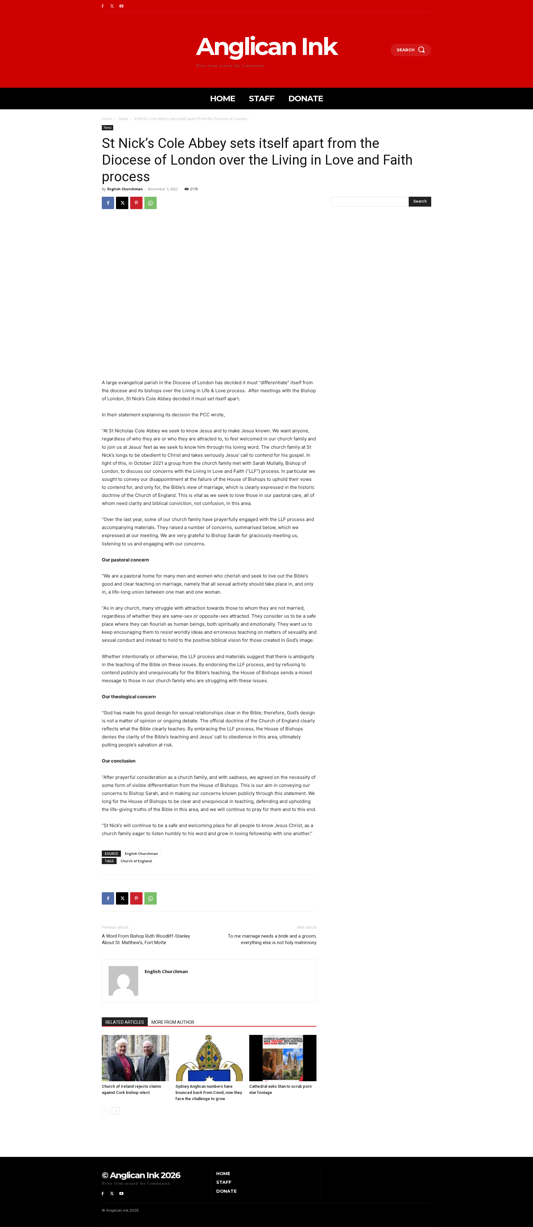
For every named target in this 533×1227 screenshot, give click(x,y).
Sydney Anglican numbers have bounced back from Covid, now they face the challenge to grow (209, 1092)
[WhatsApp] (150, 203)
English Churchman (125, 189)
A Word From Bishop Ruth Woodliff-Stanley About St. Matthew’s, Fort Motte (146, 939)
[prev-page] (105, 1111)
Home (107, 118)
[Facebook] (102, 6)
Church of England (136, 861)
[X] (112, 6)
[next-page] (115, 1111)
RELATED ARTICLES (124, 1022)
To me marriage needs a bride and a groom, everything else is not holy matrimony (272, 939)
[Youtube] (121, 6)
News (123, 118)
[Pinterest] (136, 203)
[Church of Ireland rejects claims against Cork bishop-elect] (135, 1058)
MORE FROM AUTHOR (172, 1022)
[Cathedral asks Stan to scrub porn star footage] (282, 1058)
